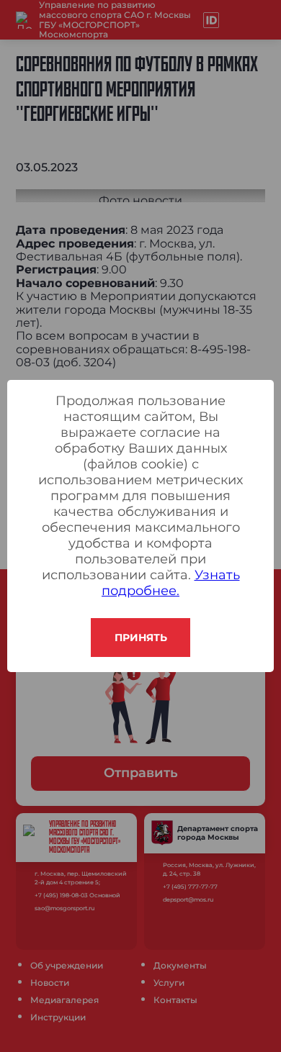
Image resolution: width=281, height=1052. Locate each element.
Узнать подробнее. (171, 583)
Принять (141, 637)
